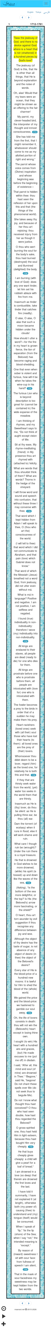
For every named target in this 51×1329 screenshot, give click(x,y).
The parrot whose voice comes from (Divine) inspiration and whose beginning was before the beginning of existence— (25, 175)
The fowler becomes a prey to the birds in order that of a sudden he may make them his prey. (26, 712)
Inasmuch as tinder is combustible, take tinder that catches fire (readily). (25, 307)
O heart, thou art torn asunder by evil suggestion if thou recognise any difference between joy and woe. (25, 924)
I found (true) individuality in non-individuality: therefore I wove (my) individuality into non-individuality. (25, 627)
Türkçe (38, 12)
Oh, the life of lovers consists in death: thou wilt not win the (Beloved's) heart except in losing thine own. (25, 1027)
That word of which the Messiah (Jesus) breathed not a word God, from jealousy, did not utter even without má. (25, 580)
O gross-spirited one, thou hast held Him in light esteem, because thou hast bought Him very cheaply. (25, 1137)
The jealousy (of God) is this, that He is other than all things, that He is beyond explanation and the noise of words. (25, 76)
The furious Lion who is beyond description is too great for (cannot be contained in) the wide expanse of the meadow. (25, 404)
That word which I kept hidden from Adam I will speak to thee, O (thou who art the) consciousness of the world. (25, 527)
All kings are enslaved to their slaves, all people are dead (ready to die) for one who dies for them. (25, 655)
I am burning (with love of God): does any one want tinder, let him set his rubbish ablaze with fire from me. (25, 287)
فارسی (46, 12)
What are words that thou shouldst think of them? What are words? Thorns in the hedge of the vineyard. (25, 477)
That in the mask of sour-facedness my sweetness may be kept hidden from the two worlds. (25, 1281)
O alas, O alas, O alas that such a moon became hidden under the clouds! (25, 325)
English (30, 12)
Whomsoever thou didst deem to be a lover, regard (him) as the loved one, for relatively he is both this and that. (26, 765)
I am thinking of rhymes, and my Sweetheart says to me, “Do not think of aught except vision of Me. (25, 430)
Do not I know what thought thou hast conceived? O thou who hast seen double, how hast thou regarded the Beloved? (25, 1111)
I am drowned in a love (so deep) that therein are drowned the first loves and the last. (25, 1179)
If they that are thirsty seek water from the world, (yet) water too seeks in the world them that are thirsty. (25, 789)
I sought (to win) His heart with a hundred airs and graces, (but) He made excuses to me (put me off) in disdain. (25, 1050)
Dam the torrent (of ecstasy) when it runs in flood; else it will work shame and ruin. (25, 831)
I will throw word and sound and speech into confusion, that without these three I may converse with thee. (25, 501)
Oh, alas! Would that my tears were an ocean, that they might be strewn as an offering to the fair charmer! (25, 102)
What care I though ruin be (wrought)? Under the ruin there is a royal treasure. (25, 849)
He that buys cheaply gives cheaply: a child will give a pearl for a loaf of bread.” (26, 1159)
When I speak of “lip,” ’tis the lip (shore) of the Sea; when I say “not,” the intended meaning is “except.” (26, 1236)
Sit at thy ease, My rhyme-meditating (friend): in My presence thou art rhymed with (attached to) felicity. (25, 453)
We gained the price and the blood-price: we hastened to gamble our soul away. (25, 1005)
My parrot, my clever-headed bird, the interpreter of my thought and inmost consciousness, (25, 124)
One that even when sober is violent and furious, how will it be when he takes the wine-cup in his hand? (25, 378)
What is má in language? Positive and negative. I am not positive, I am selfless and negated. (25, 604)
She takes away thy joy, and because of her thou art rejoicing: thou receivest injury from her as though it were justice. (25, 230)
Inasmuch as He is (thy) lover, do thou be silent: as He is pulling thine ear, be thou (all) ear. (25, 811)
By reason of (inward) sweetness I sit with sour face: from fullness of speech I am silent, (25, 1257)
